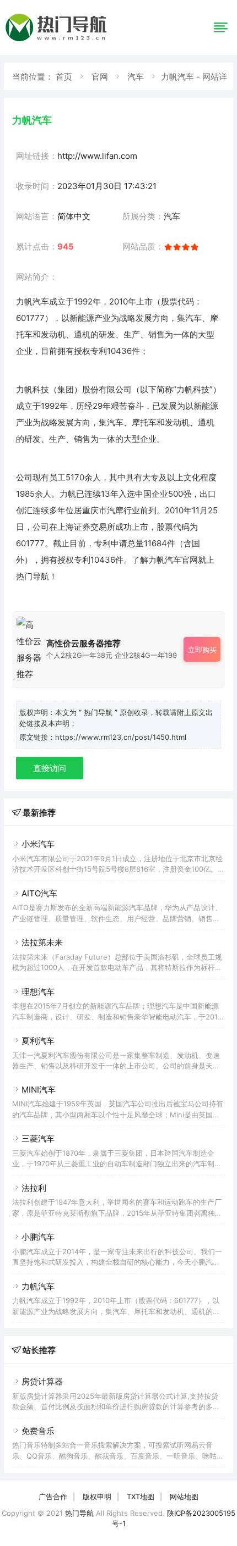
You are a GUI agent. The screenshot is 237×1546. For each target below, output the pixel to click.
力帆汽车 (38, 1286)
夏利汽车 (38, 1040)
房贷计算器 (42, 1381)
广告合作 (53, 1496)
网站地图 (184, 1496)
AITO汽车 (39, 893)
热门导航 (79, 1513)
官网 (99, 76)
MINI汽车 (38, 1089)
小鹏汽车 (38, 1237)
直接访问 (49, 768)
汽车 (135, 76)
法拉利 (33, 1188)
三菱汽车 (38, 1138)
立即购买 (202, 649)
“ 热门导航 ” (99, 712)
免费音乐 (38, 1431)
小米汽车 (38, 844)
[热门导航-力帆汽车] (58, 41)
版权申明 (97, 1496)
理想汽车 (38, 992)
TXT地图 (140, 1496)
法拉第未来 (42, 942)
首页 (64, 76)
